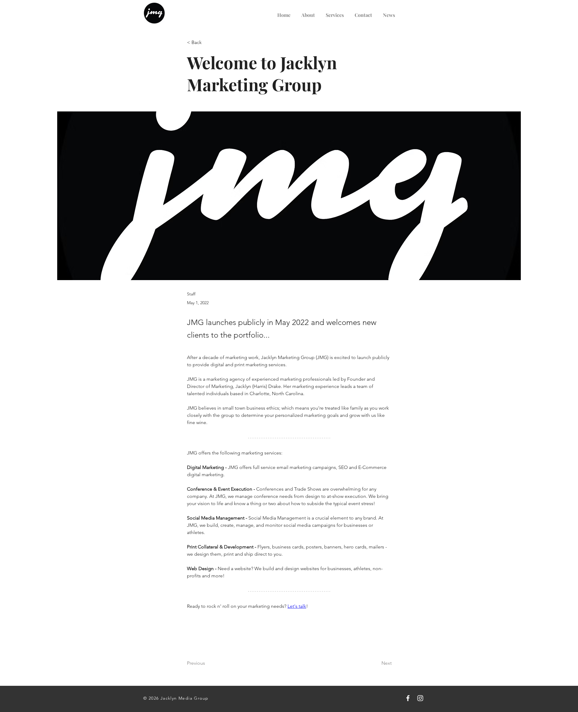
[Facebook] (408, 698)
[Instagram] (420, 698)
